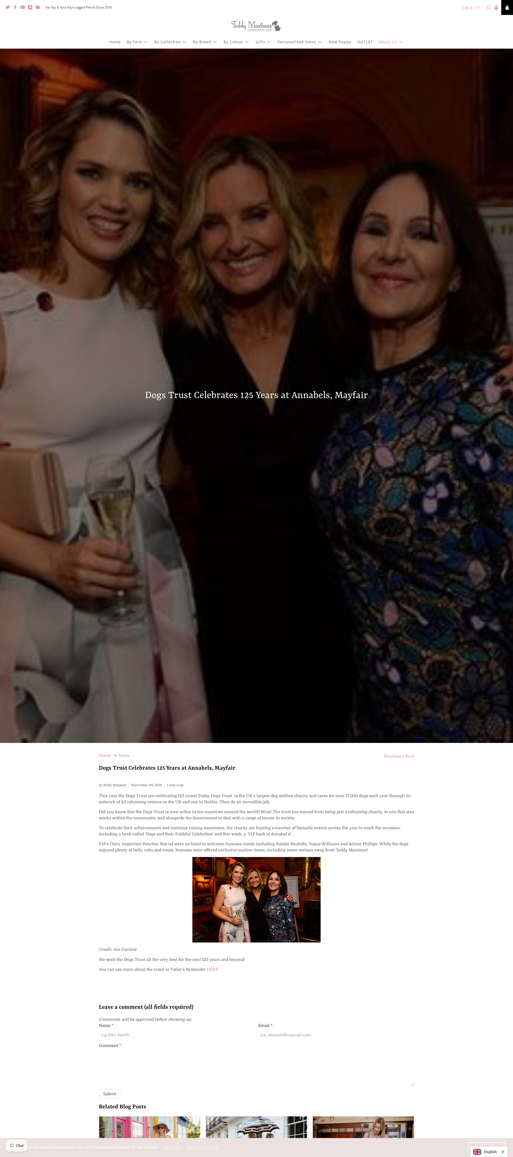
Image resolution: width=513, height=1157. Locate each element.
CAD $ (467, 7)
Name (106, 1025)
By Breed (202, 41)
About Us (388, 41)
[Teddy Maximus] (256, 26)
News (124, 756)
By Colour (233, 41)
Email (265, 1025)
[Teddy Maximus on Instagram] (31, 8)
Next (409, 756)
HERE (212, 969)
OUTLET (365, 41)
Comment (110, 1045)
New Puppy (340, 41)
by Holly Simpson (112, 785)
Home (115, 41)
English (490, 1152)
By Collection (167, 41)
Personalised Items (297, 41)
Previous (392, 756)
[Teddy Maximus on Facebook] (16, 8)
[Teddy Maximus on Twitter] (9, 8)
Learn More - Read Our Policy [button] (189, 1147)
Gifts (260, 41)
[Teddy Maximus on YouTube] (24, 8)
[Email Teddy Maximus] (39, 8)
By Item (134, 41)
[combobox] (489, 1152)
